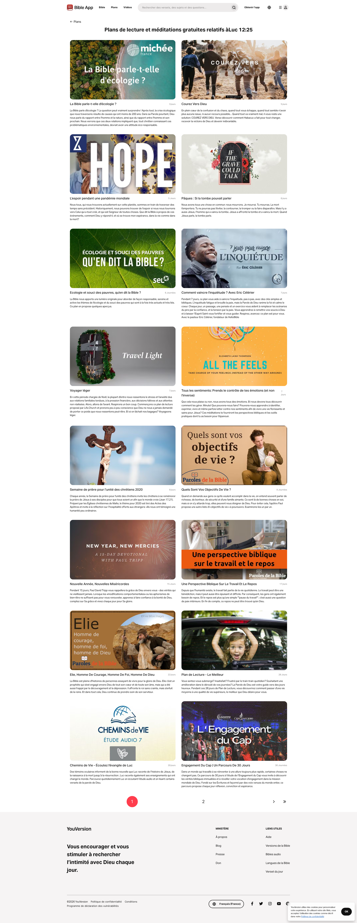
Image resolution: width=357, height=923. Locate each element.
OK (346, 911)
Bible (102, 7)
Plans (114, 7)
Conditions (131, 901)
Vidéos (127, 7)
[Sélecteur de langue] (269, 7)
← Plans (75, 21)
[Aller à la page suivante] (273, 802)
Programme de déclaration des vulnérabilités (93, 905)
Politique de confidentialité (106, 901)
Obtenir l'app (252, 7)
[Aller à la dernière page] (284, 802)
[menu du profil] (283, 7)
